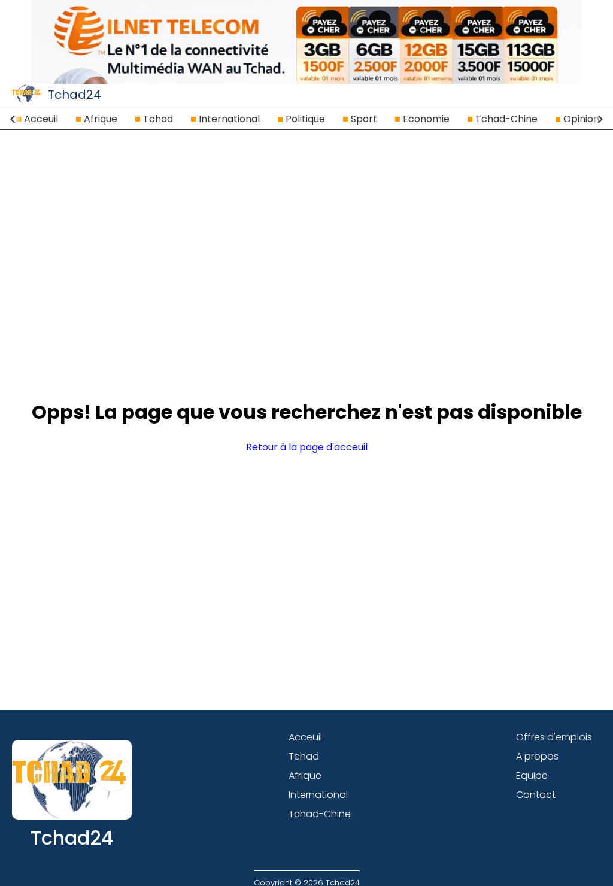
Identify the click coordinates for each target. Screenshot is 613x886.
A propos (537, 756)
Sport (364, 119)
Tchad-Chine (506, 119)
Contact (536, 795)
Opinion (581, 119)
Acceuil (41, 119)
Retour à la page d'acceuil (307, 447)
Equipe (532, 775)
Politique (305, 119)
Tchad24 (74, 94)
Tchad (158, 119)
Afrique (100, 119)
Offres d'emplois (554, 737)
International (229, 119)
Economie (426, 119)
